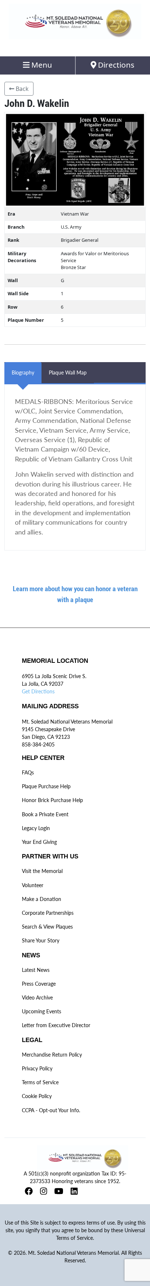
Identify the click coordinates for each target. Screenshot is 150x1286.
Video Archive (37, 997)
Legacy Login (36, 828)
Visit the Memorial (42, 871)
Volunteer (32, 885)
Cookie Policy (37, 1096)
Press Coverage (39, 984)
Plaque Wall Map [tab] (68, 372)
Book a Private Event (45, 814)
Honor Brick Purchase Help (52, 800)
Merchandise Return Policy (52, 1054)
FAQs (28, 772)
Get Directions (38, 691)
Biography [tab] (23, 372)
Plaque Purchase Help (46, 786)
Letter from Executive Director (56, 1025)
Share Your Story (40, 940)
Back (21, 89)
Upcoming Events (41, 1011)
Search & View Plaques (47, 927)
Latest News (36, 970)
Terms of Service (40, 1082)
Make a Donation (41, 899)
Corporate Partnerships (48, 913)
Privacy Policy (37, 1068)
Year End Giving (39, 842)
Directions (115, 65)
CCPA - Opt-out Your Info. (51, 1110)
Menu (40, 65)
